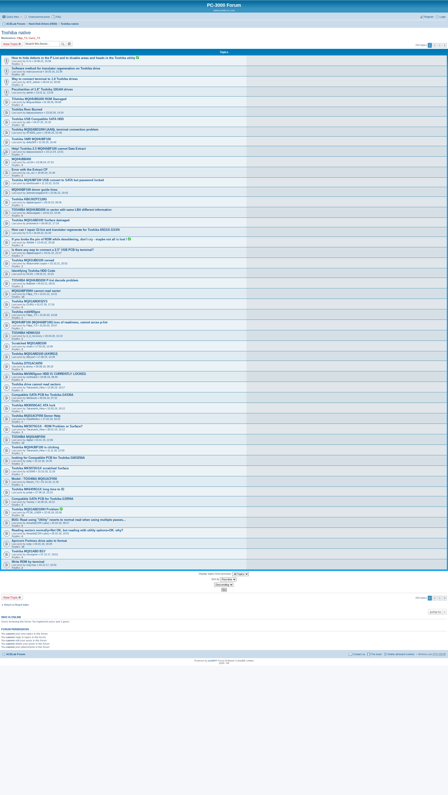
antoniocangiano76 (37, 192)
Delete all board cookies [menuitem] (401, 654)
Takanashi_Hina (35, 387)
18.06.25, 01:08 (53, 132)
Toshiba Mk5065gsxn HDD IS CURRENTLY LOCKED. (49, 374)
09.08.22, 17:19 (50, 223)
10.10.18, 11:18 (46, 471)
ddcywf (30, 357)
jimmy (29, 366)
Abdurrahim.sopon (36, 263)
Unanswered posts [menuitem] (39, 16)
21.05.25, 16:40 (47, 142)
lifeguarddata (33, 102)
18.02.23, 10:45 (51, 212)
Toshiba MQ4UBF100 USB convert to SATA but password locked (58, 180)
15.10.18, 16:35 (43, 461)
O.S (28, 61)
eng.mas (31, 564)
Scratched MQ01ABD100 (29, 343)
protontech (32, 223)
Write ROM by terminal (28, 561)
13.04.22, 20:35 (46, 242)
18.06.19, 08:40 (49, 377)
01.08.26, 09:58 (52, 102)
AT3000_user (34, 132)
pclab (29, 492)
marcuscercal (34, 71)
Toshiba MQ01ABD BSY (29, 551)
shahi (29, 346)
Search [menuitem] (444, 24)
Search (62, 44)
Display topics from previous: (215, 573)
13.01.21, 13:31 (48, 294)
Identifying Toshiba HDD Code (33, 271)
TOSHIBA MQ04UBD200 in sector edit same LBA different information (62, 209)
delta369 (31, 142)
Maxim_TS (32, 481)
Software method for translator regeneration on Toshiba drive (56, 68)
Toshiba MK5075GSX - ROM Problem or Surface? (47, 426)
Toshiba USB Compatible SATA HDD (38, 119)
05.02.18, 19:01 (60, 533)
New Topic (10, 44)
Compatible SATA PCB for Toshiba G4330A (42, 395)
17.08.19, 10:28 (46, 357)
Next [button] (444, 45)
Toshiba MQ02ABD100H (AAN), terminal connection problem (55, 129)
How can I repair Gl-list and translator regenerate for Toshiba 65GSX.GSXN (65, 230)
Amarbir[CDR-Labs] (37, 523)
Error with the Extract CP (30, 169)
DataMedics (33, 419)
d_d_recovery (34, 336)
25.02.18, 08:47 (60, 523)
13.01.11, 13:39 (44, 92)
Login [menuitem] (443, 16)
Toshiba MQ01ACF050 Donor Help (36, 416)
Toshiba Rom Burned (27, 109)
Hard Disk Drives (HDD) (43, 23)
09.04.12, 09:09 (51, 82)
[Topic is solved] (137, 58)
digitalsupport (33, 202)
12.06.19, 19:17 (56, 387)
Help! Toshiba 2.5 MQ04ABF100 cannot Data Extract (49, 148)
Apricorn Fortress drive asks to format (39, 541)
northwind (31, 377)
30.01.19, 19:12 (56, 429)
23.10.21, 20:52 (58, 263)
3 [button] (439, 45)
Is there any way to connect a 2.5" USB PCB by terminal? (53, 250)
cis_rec (30, 172)
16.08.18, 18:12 (46, 502)
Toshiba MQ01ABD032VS (30, 301)
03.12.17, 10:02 (47, 564)
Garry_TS (34, 38)
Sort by (215, 579)
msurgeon (32, 554)
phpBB (211, 660)
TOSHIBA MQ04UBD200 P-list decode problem (45, 280)
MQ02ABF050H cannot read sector (36, 291)
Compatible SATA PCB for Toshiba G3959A (42, 499)
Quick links (13, 16)
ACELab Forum (15, 23)
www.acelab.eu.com (224, 10)
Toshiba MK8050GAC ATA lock (33, 405)
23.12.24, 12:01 (54, 151)
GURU (30, 304)
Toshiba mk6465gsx (26, 312)
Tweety (30, 502)
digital (29, 440)
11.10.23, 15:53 (50, 183)
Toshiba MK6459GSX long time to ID (38, 489)
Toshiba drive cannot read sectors (36, 384)
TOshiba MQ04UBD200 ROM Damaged (39, 99)
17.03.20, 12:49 (44, 346)
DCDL (29, 274)
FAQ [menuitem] (58, 16)
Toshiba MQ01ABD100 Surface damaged (41, 220)
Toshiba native (70, 23)
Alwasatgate (33, 212)
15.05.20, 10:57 (48, 325)
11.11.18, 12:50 (55, 450)
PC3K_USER (33, 512)
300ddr (30, 242)
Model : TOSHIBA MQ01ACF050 (34, 478)
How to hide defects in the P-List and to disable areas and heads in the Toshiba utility (74, 58)
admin (29, 92)
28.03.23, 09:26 (53, 202)
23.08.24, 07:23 (45, 162)
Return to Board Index (16, 604)
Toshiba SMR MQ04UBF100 (31, 139)
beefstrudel (32, 183)
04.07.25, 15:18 (42, 122)
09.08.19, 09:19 (44, 366)
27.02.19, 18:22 (51, 419)
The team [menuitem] (376, 654)
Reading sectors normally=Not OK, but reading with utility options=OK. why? (67, 530)
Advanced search (69, 44)
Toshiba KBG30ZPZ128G (29, 199)
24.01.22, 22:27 (53, 253)
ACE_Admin (33, 82)
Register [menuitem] (429, 16)
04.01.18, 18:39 (43, 544)
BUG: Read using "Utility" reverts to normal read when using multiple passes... (69, 520)
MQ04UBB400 (21, 159)
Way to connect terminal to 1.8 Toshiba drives (45, 79)
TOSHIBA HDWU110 (26, 333)
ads (28, 122)
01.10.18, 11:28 (50, 481)
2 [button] (434, 45)
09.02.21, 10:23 (45, 274)
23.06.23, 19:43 (59, 192)
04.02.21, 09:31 (46, 283)
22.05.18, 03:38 (53, 512)
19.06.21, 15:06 (42, 61)
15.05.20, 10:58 (48, 315)
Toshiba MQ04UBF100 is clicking (35, 447)
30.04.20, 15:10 (54, 336)
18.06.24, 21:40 (46, 172)
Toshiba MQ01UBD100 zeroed (33, 260)
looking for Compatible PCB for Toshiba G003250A (48, 458)
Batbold (30, 283)
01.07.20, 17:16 (45, 304)
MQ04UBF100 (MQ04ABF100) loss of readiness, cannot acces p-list (59, 322)
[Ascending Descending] (224, 585)
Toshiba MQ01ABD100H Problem (36, 509)
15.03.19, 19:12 (56, 408)
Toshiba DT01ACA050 (27, 363)
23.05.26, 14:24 (54, 112)
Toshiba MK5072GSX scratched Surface (40, 468)
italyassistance (34, 112)
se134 (29, 162)
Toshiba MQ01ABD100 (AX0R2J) (34, 354)
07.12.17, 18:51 (49, 554)
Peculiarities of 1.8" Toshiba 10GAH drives (42, 89)
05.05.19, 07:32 (48, 398)
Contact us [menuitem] (359, 654)
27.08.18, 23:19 (44, 492)
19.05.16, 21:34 (53, 71)
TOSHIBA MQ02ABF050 (28, 437)
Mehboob (31, 398)
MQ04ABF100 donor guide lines (34, 189)
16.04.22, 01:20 (42, 233)
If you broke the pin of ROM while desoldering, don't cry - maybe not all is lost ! (70, 239)
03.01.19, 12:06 (44, 440)
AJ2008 (30, 471)
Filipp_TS (22, 38)
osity (29, 461)
